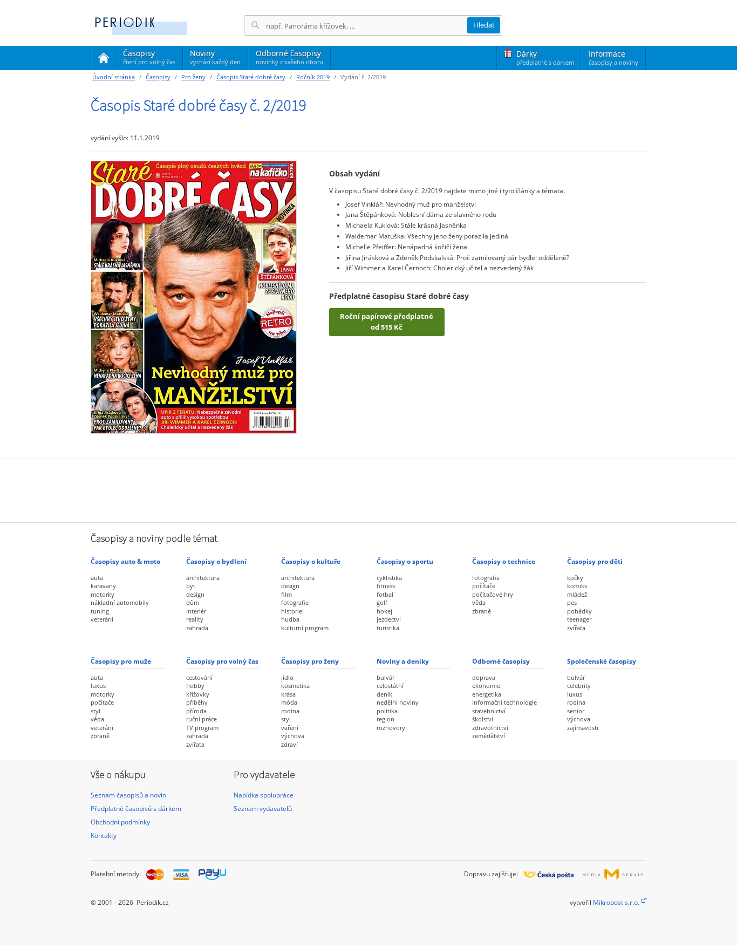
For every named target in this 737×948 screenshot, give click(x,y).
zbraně (481, 611)
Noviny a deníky (403, 661)
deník (384, 694)
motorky (102, 594)
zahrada (197, 628)
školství (482, 719)
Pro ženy (193, 77)
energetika (486, 694)
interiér (196, 611)
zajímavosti (582, 728)
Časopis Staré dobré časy (250, 77)
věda (479, 602)
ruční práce (201, 719)
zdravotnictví (490, 728)
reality (194, 619)
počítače (483, 586)
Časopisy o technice (503, 561)
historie (291, 611)
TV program (202, 728)
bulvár (385, 677)
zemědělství (488, 736)
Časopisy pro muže (121, 661)
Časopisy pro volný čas (222, 661)
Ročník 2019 (313, 77)
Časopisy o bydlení (216, 561)
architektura (203, 578)
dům (192, 602)
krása (288, 694)
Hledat (484, 25)
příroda (196, 711)
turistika (388, 628)
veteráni (102, 619)
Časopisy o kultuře (310, 561)
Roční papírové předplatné (386, 321)
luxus (98, 685)
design (195, 594)
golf (382, 602)
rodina (290, 711)
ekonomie (486, 685)
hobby (195, 685)
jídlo (287, 677)
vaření (289, 728)
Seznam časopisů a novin (128, 795)
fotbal (385, 594)
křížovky (197, 694)
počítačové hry (492, 594)
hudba (290, 619)
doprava (483, 677)
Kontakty (104, 835)
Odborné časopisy (289, 57)
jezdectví (389, 619)
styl (95, 711)
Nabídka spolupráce (264, 795)
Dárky (545, 57)
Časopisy (149, 59)
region (385, 719)
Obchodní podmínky (120, 822)
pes (572, 602)
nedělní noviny (398, 702)
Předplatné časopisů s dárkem (136, 808)
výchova (292, 736)
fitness (386, 586)
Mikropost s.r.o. (616, 902)
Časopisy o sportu (405, 561)
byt (190, 586)
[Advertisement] (368, 489)
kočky (575, 578)
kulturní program (305, 628)
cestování (199, 677)
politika (387, 711)
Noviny (215, 57)
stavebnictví (489, 711)
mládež (577, 594)
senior (575, 711)
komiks (577, 586)
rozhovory (391, 728)
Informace (613, 57)
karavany (103, 586)
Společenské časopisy (601, 661)
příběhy (197, 702)
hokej (384, 611)
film (286, 594)
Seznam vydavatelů (263, 808)
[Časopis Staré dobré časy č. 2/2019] (194, 297)
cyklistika (389, 578)
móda (289, 702)
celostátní (390, 685)
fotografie (295, 602)
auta (97, 578)
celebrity (579, 685)
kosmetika (295, 685)
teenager (579, 619)
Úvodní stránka (113, 77)
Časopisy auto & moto (125, 561)
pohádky (579, 611)
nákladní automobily (120, 602)
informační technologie (504, 702)
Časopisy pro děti (595, 561)
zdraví (289, 744)
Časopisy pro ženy (310, 661)
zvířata (576, 628)
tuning (100, 611)
